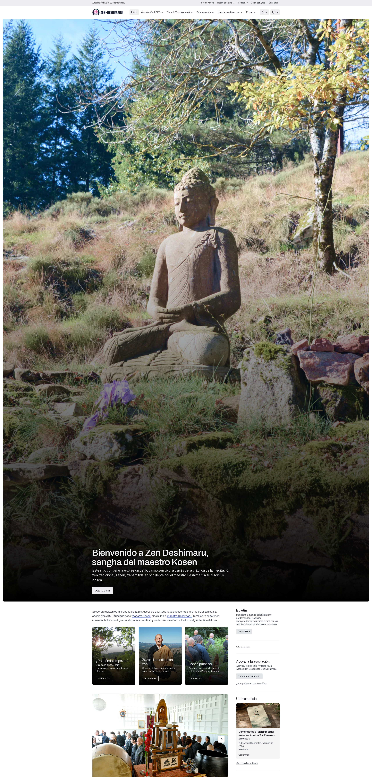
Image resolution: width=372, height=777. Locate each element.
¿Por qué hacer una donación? (251, 683)
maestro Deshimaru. (179, 616)
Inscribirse (244, 631)
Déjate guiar (102, 590)
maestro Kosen (141, 616)
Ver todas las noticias (247, 763)
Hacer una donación (249, 676)
